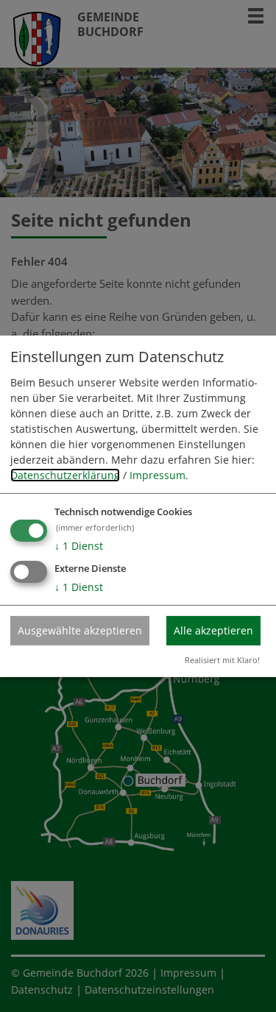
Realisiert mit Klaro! (222, 659)
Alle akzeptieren (213, 630)
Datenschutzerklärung (65, 475)
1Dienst (78, 546)
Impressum (157, 475)
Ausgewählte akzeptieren (80, 630)
